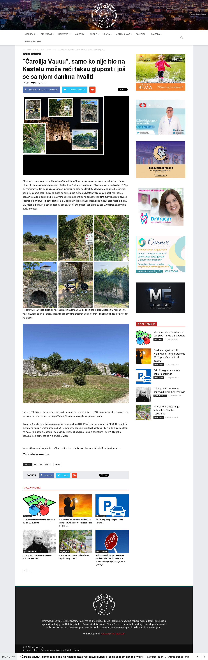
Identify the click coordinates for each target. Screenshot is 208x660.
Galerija (155, 34)
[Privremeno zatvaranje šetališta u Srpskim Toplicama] (75, 541)
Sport (93, 34)
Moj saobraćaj (101, 551)
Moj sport (27, 516)
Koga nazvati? (33, 41)
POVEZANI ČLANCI (32, 488)
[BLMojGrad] (104, 14)
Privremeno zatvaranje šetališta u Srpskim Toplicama (166, 410)
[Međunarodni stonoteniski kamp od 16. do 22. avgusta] (39, 505)
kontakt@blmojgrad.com (113, 633)
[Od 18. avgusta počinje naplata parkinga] (112, 505)
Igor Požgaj (31, 82)
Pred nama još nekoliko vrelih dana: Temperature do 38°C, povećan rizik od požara (75, 523)
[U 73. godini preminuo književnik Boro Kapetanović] (39, 541)
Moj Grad (30, 34)
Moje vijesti (36, 54)
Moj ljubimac (123, 34)
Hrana (106, 34)
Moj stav (79, 34)
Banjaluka (38, 464)
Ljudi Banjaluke (30, 551)
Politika (140, 34)
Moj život (63, 34)
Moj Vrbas (46, 34)
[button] (181, 37)
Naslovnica (27, 49)
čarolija (48, 464)
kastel (57, 464)
